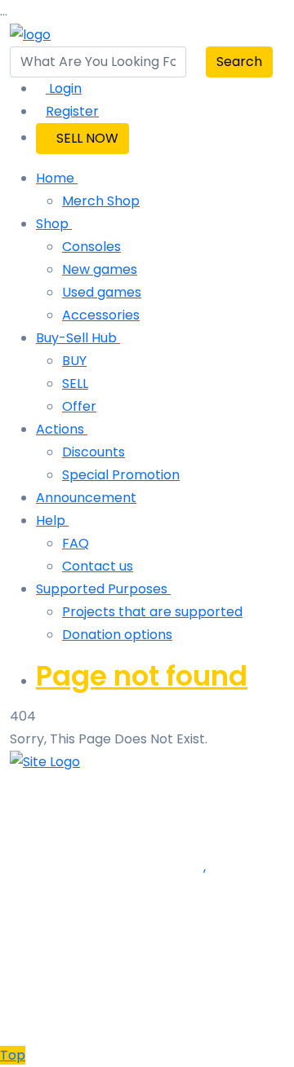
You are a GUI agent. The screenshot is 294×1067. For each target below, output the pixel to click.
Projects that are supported (152, 611)
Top (12, 1055)
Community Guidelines (82, 807)
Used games (101, 292)
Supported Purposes (103, 589)
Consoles (91, 246)
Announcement (86, 497)
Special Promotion (121, 474)
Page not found (141, 675)
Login (64, 88)
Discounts (93, 452)
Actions (61, 429)
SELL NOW (87, 138)
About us (38, 784)
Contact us (97, 566)
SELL (75, 383)
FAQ (75, 543)
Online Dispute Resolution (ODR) (113, 830)
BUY (74, 360)
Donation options (117, 634)
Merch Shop (101, 201)
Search (239, 61)
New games (99, 269)
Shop (54, 223)
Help (52, 520)
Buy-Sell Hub (78, 337)
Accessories (101, 315)
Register (72, 111)
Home (57, 178)
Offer (79, 406)
